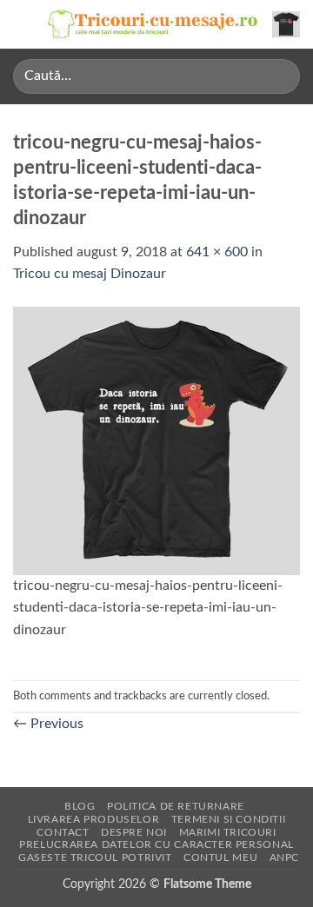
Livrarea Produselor (94, 819)
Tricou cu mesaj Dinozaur (89, 274)
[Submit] (279, 76)
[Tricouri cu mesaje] (153, 24)
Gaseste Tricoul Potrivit (95, 857)
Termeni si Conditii (228, 819)
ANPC (284, 857)
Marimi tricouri (227, 832)
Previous (48, 724)
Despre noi (134, 832)
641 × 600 (217, 252)
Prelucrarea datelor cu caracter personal (156, 844)
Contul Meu (220, 857)
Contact (63, 832)
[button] (23, 24)
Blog (79, 806)
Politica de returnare (175, 806)
